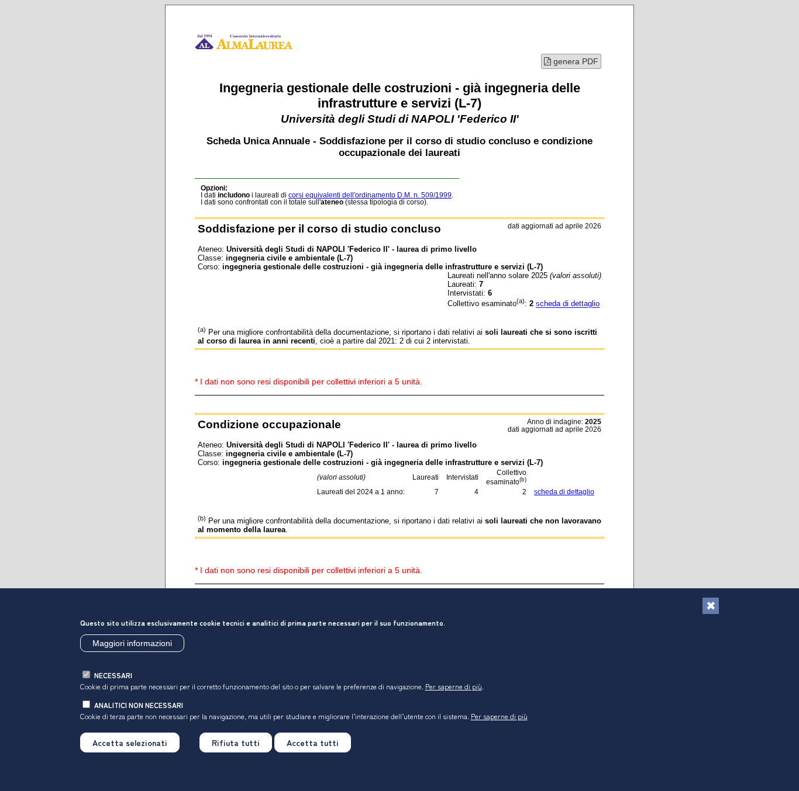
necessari (113, 675)
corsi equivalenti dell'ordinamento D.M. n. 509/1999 (370, 195)
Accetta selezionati (129, 742)
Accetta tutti (313, 742)
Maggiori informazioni (132, 643)
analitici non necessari (138, 705)
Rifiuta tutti (236, 742)
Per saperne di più (453, 686)
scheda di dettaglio (568, 304)
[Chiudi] (710, 606)
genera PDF (574, 61)
